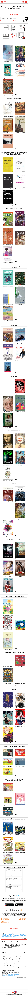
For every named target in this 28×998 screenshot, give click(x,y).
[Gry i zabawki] (21, 38)
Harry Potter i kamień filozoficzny (11, 870)
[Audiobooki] (21, 31)
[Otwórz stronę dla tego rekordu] (8, 53)
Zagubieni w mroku (9, 889)
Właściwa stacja (8, 887)
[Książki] (6, 31)
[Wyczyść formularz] (24, 21)
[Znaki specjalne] (26, 21)
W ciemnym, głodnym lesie (10, 888)
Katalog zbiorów (14, 14)
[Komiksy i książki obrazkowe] (14, 38)
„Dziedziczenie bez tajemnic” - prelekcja (11, 941)
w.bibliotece (6, 914)
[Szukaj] (26, 18)
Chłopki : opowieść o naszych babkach (12, 878)
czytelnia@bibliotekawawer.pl (13, 974)
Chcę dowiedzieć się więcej (8, 995)
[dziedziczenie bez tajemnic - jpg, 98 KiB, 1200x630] (8, 975)
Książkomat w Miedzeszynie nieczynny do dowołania (14, 933)
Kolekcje (15, 20)
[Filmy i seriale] (6, 38)
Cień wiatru (8, 874)
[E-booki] (14, 31)
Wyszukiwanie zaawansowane (6, 20)
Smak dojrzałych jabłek (9, 880)
